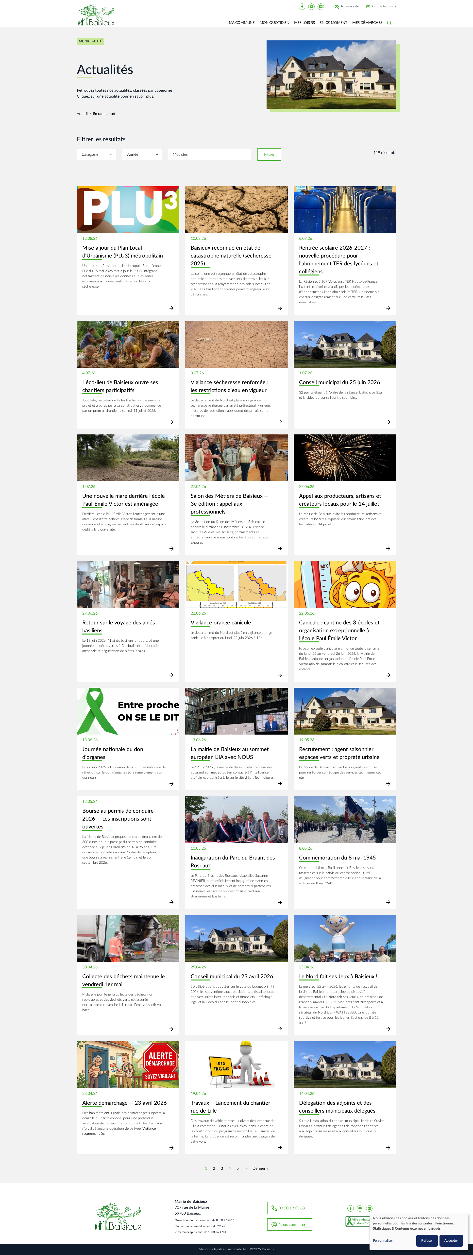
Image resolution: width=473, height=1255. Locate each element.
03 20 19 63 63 (292, 1208)
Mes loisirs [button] (304, 23)
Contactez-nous (384, 6)
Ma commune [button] (242, 23)
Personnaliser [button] (383, 1240)
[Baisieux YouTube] (311, 6)
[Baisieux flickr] (321, 6)
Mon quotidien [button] (274, 23)
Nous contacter (292, 1225)
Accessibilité (350, 6)
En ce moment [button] (333, 23)
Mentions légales (211, 1249)
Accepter (451, 1240)
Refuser (427, 1240)
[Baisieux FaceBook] (302, 6)
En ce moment (104, 114)
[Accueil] (98, 18)
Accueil (82, 114)
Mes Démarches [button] (367, 23)
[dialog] (419, 1231)
